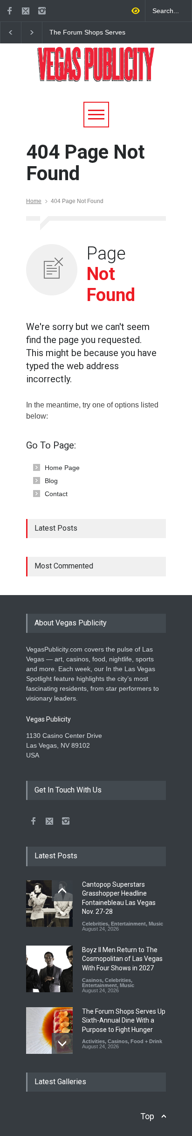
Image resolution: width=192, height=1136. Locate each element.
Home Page (62, 467)
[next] (62, 1043)
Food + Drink (146, 1041)
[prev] (62, 890)
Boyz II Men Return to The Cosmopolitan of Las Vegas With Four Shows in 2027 (122, 959)
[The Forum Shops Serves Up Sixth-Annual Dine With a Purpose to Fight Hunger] (49, 1030)
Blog (51, 480)
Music (156, 923)
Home (33, 201)
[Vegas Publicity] (96, 71)
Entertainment (128, 923)
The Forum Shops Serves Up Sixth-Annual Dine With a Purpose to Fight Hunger (91, 32)
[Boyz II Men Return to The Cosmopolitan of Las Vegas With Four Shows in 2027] (49, 969)
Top (147, 1116)
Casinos (92, 980)
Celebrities (95, 923)
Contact (56, 494)
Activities (93, 1041)
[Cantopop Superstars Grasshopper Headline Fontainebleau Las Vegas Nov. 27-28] (49, 903)
